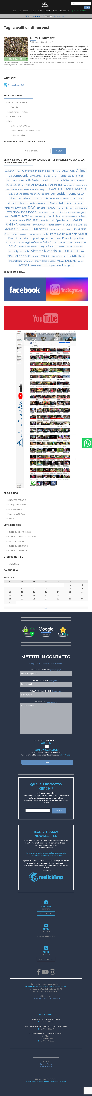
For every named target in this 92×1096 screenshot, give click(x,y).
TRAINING (75, 256)
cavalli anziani (20, 189)
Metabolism (39, 224)
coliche (47, 62)
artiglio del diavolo (37, 180)
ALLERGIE (68, 170)
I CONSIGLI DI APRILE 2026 (19, 532)
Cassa (55, 11)
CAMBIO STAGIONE (34, 184)
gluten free (38, 216)
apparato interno (55, 175)
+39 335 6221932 (46, 913)
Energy (50, 207)
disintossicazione (75, 202)
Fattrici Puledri (43, 213)
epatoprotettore (65, 208)
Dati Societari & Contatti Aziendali (46, 998)
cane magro (69, 185)
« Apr (46, 608)
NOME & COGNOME (46, 669)
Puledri (64, 242)
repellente (34, 246)
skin (60, 251)
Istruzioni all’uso (14, 116)
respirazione (46, 246)
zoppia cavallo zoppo (60, 265)
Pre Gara (55, 238)
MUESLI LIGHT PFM (42, 38)
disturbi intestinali (15, 207)
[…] (70, 58)
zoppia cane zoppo (37, 265)
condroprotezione (44, 198)
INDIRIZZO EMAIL (46, 680)
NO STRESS (79, 229)
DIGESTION (56, 202)
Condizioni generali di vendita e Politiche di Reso (46, 1081)
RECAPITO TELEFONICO (46, 691)
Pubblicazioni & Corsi (16, 514)
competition (59, 193)
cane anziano (55, 184)
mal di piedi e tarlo (60, 220)
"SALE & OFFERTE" (59, 16)
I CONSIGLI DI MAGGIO (17, 550)
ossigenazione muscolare (31, 234)
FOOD (63, 212)
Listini (40, 11)
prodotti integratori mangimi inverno (69, 62)
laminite (44, 220)
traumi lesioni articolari (21, 260)
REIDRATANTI (23, 246)
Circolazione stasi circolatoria (24, 193)
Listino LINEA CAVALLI (20, 126)
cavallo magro (38, 189)
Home (14, 11)
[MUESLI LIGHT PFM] (16, 48)
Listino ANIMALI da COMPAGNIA (25, 130)
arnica (79, 175)
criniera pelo (76, 198)
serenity (13, 251)
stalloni (36, 256)
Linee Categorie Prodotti (17, 112)
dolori (41, 207)
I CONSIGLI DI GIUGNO (17, 546)
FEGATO (53, 212)
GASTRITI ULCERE (20, 216)
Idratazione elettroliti (71, 216)
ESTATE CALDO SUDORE (21, 212)
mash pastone (25, 224)
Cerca (59, 151)
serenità (24, 251)
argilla (71, 175)
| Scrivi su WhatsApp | (79, 11)
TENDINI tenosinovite (53, 256)
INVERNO (32, 220)
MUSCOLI (41, 229)
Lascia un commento (26, 64)
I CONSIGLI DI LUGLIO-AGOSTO (21, 536)
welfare (80, 261)
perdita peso (40, 238)
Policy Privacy (65, 755)
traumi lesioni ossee (45, 260)
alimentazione (16, 62)
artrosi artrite (60, 180)
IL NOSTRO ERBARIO (16, 500)
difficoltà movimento (36, 203)
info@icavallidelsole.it (46, 936)
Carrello (48, 11)
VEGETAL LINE (67, 260)
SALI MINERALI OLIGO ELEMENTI (68, 246)
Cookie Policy (46, 1066)
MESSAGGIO (46, 701)
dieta (22, 203)
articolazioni (15, 180)
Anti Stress (36, 175)
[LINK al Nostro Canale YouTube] (46, 409)
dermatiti (13, 202)
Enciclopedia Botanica (16, 504)
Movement (25, 229)
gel (31, 216)
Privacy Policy (46, 1064)
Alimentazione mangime (36, 170)
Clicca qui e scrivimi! (15, 85)
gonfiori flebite (52, 216)
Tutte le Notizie (13, 564)
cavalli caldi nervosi (36, 62)
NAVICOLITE (56, 229)
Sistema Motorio (44, 251)
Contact (10, 518)
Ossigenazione (11, 234)
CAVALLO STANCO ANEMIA (67, 189)
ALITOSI (56, 170)
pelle (46, 234)
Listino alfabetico (18, 135)
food (52, 62)
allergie (25, 62)
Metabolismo (55, 224)
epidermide (81, 207)
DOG (32, 208)
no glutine (68, 230)
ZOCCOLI (24, 265)
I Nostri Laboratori (15, 509)
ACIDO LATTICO (12, 171)
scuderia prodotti (10, 64)
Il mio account (64, 11)
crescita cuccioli (62, 199)
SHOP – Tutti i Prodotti (17, 102)
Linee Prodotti (23, 11)
